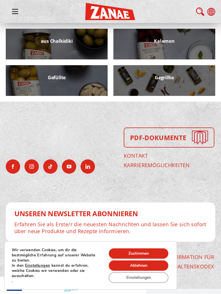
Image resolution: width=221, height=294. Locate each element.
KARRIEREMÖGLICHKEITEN (157, 165)
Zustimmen (138, 253)
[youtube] (69, 166)
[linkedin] (88, 166)
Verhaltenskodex (189, 266)
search (200, 11)
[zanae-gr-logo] (110, 6)
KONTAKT (136, 155)
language (211, 12)
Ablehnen (138, 265)
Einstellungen (37, 265)
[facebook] (13, 166)
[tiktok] (50, 166)
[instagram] (31, 166)
